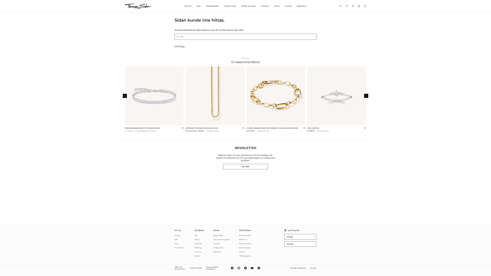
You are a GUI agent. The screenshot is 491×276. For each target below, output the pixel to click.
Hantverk (216, 244)
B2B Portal (243, 239)
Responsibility (218, 235)
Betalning (198, 248)
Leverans (198, 252)
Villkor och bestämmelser (180, 268)
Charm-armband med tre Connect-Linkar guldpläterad (272, 128)
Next (366, 96)
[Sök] (341, 6)
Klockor (265, 6)
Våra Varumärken (245, 244)
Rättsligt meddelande (298, 268)
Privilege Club (218, 248)
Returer (197, 239)
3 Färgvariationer (213, 131)
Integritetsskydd (196, 268)
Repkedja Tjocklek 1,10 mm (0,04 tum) (202, 128)
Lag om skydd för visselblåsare (212, 268)
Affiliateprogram (245, 256)
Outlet (288, 6)
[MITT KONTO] (359, 6)
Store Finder (179, 248)
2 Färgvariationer (263, 131)
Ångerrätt (198, 244)
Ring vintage (313, 128)
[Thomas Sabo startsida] (138, 6)
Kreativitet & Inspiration (221, 239)
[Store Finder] (353, 6)
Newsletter (217, 252)
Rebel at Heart (248, 6)
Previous (125, 96)
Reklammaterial (244, 248)
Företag (177, 235)
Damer (187, 6)
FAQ (196, 235)
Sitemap (313, 268)
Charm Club (230, 6)
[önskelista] (347, 6)
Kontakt (197, 256)
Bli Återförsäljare (245, 235)
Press (177, 244)
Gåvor (277, 6)
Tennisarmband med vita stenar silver (142, 128)
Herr (199, 6)
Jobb (176, 239)
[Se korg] (365, 6)
